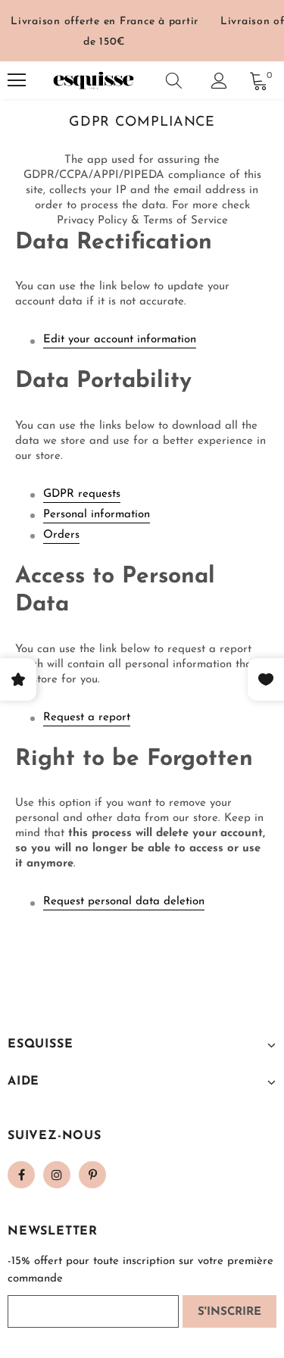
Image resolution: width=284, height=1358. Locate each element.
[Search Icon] (174, 80)
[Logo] (93, 80)
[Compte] (219, 81)
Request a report (86, 717)
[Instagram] (56, 1174)
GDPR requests (81, 494)
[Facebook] (21, 1174)
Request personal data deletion (123, 901)
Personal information (96, 514)
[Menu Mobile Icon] (17, 80)
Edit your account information (119, 339)
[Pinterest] (92, 1174)
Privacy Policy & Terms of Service (142, 220)
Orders (61, 535)
